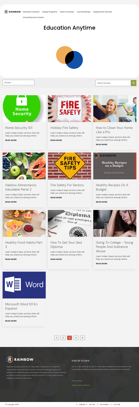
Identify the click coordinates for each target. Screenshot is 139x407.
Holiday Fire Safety (64, 128)
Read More (11, 140)
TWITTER (92, 404)
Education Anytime (31, 12)
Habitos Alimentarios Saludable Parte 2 (20, 187)
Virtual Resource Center (33, 17)
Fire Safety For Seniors (67, 185)
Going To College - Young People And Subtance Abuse (114, 246)
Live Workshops (83, 12)
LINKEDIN (82, 404)
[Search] (133, 83)
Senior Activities (67, 12)
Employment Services (102, 12)
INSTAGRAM (104, 404)
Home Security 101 (18, 128)
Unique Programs (49, 12)
